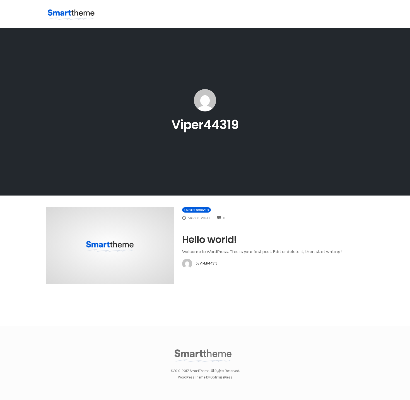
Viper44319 (205, 125)
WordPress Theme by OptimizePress (205, 377)
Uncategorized (196, 210)
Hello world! (209, 239)
